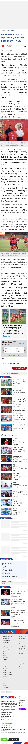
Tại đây (11, 727)
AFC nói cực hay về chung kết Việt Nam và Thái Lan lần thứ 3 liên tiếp (19, 391)
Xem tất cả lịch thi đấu (14, 355)
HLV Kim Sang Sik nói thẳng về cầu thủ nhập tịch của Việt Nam (19, 426)
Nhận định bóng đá (7, 640)
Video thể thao (6, 647)
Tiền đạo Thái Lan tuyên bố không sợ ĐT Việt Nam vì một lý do (16, 503)
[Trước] (3, 350)
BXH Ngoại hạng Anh (7, 674)
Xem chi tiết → (22, 343)
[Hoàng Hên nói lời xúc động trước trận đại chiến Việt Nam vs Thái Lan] (6, 418)
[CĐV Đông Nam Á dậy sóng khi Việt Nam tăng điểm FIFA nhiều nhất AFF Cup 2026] (6, 400)
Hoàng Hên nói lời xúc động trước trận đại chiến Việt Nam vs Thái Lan (20, 417)
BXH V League (6, 687)
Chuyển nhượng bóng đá (8, 646)
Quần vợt (21, 664)
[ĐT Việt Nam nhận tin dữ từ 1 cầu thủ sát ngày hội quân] (14, 316)
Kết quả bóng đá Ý (22, 642)
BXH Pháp (5, 685)
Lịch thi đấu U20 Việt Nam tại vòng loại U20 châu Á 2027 (19, 381)
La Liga (4, 653)
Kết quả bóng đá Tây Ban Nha (22, 646)
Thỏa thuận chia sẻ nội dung (7, 723)
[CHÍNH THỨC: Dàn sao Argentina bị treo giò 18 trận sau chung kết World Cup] (6, 450)
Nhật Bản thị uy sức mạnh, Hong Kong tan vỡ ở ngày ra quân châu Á (15, 468)
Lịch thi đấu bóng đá (7, 636)
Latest (3, 691)
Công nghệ (8, 691)
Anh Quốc (24, 503)
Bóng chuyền (22, 663)
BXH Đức (5, 683)
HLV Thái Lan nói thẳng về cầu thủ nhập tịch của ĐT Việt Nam (15, 511)
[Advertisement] (14, 15)
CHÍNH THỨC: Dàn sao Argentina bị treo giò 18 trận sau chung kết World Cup (18, 450)
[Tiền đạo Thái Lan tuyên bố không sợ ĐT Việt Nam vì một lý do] (6, 502)
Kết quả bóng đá (6, 638)
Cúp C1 (4, 651)
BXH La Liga (5, 676)
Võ (19, 670)
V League (5, 659)
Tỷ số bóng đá (6, 642)
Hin (26, 494)
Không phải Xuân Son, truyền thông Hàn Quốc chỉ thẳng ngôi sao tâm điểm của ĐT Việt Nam (19, 409)
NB (15, 386)
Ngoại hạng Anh (6, 649)
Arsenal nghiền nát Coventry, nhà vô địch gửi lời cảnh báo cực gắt (15, 441)
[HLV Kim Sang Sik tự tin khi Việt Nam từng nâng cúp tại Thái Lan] (6, 493)
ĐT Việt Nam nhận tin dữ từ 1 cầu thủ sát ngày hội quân (13, 330)
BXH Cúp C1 (5, 680)
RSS (21, 704)
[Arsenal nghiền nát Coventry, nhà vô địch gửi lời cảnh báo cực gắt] (6, 441)
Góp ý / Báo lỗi (19, 368)
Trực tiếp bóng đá (7, 644)
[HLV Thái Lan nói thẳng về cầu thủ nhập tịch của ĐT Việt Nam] (6, 511)
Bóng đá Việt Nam (10, 30)
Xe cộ (20, 668)
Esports (21, 666)
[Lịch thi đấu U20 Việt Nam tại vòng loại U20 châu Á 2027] (6, 382)
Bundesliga (5, 657)
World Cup (5, 661)
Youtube (22, 698)
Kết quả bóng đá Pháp (22, 652)
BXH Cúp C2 (5, 681)
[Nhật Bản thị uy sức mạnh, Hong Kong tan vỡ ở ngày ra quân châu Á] (6, 467)
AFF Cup (4, 670)
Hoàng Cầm (18, 404)
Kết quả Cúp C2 (22, 655)
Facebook (22, 700)
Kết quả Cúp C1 (22, 636)
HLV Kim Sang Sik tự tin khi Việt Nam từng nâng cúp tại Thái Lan (18, 493)
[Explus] (14, 361)
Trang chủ (3, 30)
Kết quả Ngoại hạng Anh (22, 639)
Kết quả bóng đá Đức (22, 649)
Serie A (4, 655)
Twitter (21, 702)
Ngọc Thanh (24, 468)
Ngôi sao (5, 583)
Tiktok (21, 705)
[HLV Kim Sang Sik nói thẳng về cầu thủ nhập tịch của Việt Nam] (6, 427)
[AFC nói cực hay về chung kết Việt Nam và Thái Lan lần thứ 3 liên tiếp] (6, 391)
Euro (4, 663)
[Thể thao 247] (7, 632)
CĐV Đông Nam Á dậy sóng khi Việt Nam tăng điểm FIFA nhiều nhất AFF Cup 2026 (20, 400)
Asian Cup (5, 664)
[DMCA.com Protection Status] (10, 739)
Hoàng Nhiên (18, 431)
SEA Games (5, 668)
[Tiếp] (25, 350)
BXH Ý (4, 678)
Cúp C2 (4, 666)
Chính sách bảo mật (5, 725)
